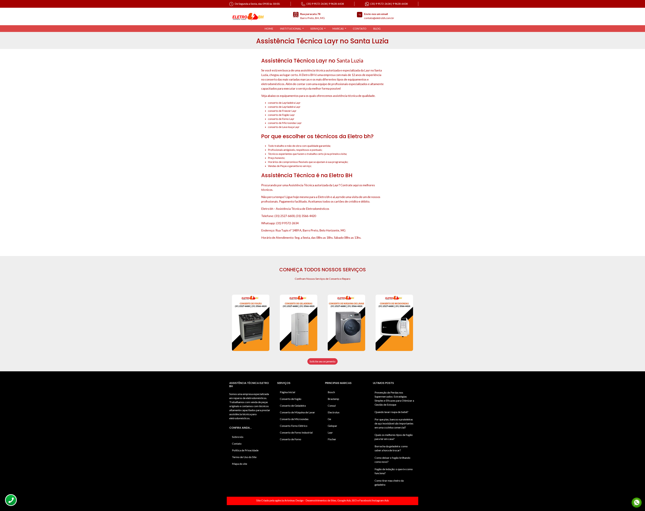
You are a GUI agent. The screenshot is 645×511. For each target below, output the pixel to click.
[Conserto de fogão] (250, 322)
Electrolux (333, 412)
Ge (329, 419)
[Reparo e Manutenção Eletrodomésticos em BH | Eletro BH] (258, 16)
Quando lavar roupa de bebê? (391, 412)
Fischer (332, 439)
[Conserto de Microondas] (394, 322)
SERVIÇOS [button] (317, 28)
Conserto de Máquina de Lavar (297, 412)
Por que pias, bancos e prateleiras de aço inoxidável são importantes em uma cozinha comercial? (394, 423)
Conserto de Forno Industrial (296, 432)
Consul (332, 405)
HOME (269, 28)
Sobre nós (237, 436)
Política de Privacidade (245, 450)
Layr (330, 432)
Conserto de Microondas (294, 419)
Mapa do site (239, 463)
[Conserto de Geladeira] (298, 322)
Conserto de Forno (290, 439)
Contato (237, 443)
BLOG (376, 28)
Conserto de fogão (290, 398)
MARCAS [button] (338, 28)
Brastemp (333, 398)
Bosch (331, 392)
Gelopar (332, 425)
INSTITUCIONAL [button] (291, 28)
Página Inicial (287, 392)
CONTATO (359, 28)
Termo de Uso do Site (244, 457)
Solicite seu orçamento (322, 361)
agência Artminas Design (289, 500)
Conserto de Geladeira (293, 405)
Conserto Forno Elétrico (293, 425)
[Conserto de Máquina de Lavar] (346, 322)
